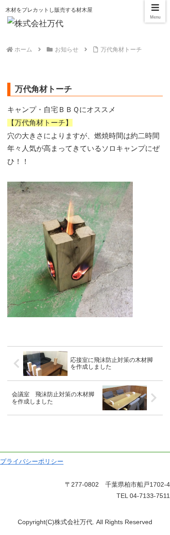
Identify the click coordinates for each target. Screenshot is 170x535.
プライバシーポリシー (31, 461)
